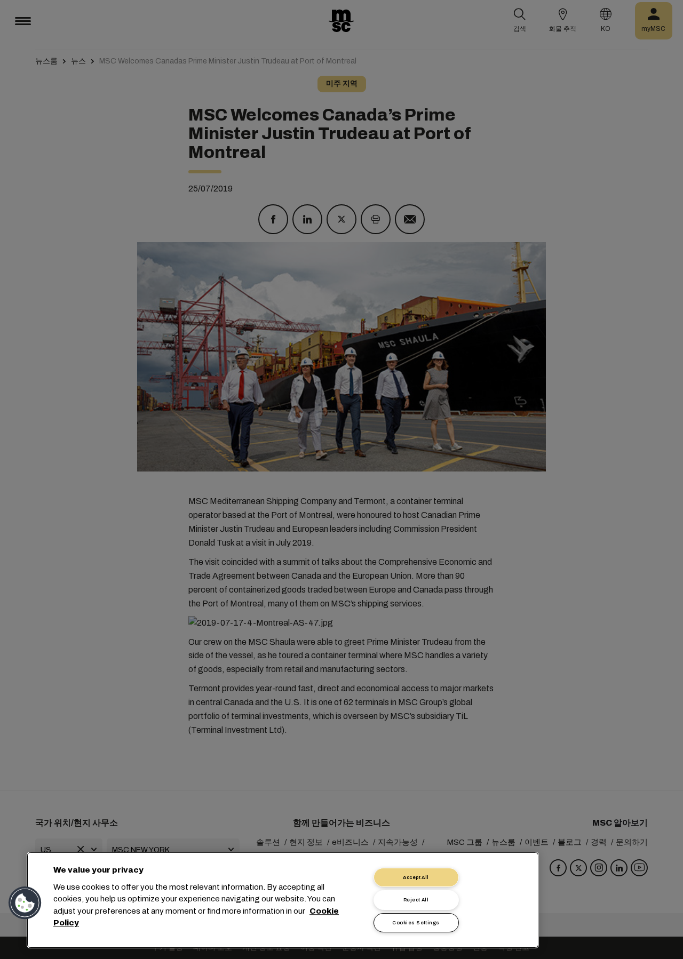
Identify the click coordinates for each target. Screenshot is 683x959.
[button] (25, 903)
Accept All (416, 877)
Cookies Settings (415, 922)
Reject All (416, 899)
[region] (283, 900)
